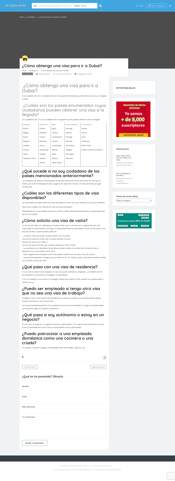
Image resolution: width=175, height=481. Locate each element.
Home (22, 17)
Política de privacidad (62, 470)
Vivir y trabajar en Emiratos (123, 174)
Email (24, 396)
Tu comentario (28, 417)
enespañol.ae (87, 470)
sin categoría (31, 17)
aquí (83, 348)
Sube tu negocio (157, 6)
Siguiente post (98, 367)
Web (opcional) (28, 407)
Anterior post (30, 367)
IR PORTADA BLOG (125, 88)
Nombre (25, 386)
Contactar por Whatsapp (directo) (108, 470)
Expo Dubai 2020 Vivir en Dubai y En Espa (123, 158)
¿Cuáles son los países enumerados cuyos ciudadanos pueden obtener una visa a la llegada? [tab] (64, 110)
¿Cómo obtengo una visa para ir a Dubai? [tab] (60, 88)
